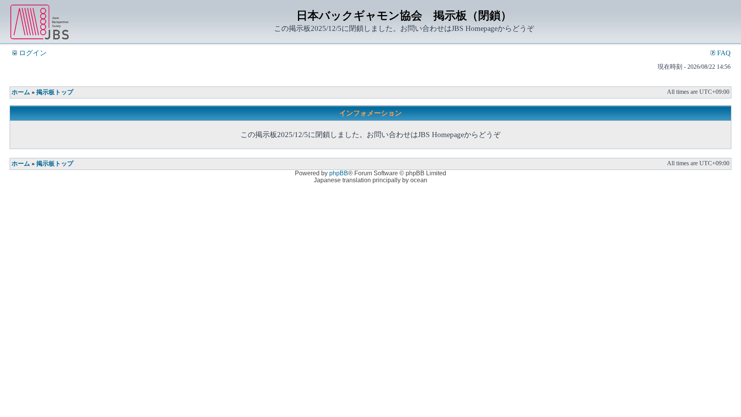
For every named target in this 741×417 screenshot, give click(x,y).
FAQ (723, 53)
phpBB (338, 173)
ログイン (32, 53)
